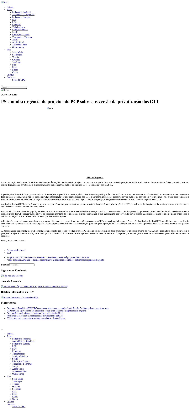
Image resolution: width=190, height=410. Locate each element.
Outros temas (18, 47)
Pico (14, 65)
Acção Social (18, 42)
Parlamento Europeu (21, 17)
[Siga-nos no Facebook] (12, 276)
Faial (14, 67)
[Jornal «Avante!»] (34, 286)
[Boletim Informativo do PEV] (19, 297)
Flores (15, 70)
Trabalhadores (18, 27)
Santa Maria (17, 52)
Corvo (15, 72)
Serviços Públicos (20, 29)
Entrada (10, 7)
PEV (14, 22)
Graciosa (16, 60)
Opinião (10, 75)
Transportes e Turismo (22, 37)
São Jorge (16, 62)
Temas (9, 9)
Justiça (15, 39)
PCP (14, 19)
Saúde (15, 32)
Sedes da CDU (18, 80)
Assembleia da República (23, 14)
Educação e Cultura (20, 34)
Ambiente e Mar (19, 44)
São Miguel (17, 55)
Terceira (15, 57)
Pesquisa (5, 265)
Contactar (11, 77)
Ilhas (9, 49)
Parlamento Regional (21, 12)
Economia (16, 24)
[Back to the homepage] (4, 2)
